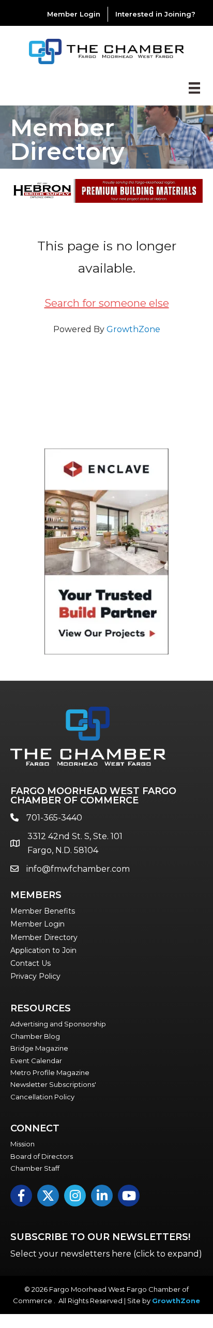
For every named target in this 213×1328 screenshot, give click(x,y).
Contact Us (30, 963)
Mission (22, 1144)
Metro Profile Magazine (49, 1072)
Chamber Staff (34, 1168)
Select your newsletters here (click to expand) (106, 1254)
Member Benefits (42, 911)
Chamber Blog (35, 1036)
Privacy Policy (35, 976)
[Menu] (194, 87)
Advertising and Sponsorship (58, 1024)
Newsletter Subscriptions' (53, 1084)
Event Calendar (36, 1060)
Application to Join (43, 950)
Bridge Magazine (39, 1048)
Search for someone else (106, 303)
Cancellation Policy (42, 1097)
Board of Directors (41, 1156)
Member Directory (44, 937)
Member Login (73, 14)
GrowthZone (133, 329)
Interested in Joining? (155, 14)
